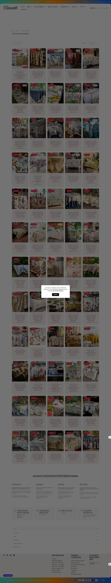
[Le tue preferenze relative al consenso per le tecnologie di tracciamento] (110, 437)
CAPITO (55, 294)
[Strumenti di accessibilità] (110, 564)
